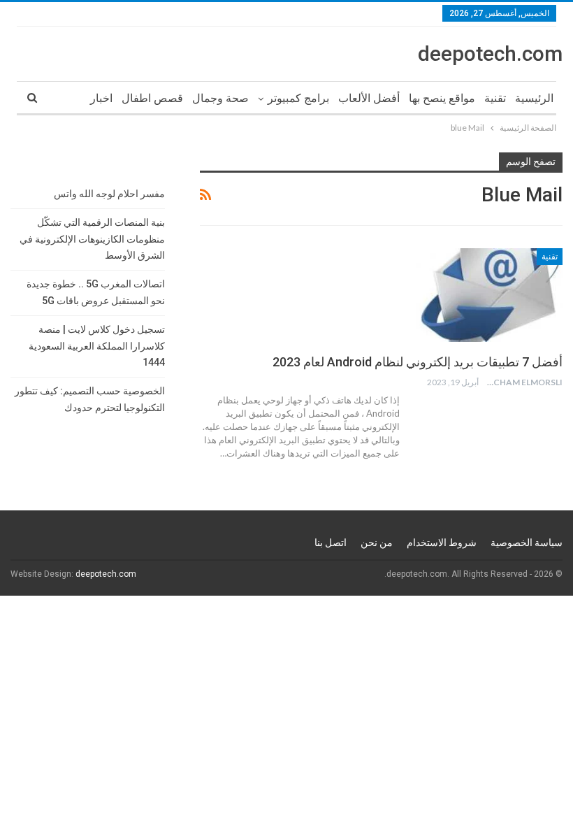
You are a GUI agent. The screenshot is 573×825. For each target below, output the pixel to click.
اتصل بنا (330, 542)
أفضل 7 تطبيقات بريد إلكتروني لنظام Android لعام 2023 (418, 361)
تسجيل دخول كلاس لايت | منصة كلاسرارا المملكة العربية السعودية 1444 (97, 346)
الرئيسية (534, 98)
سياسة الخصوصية (527, 542)
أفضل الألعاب (369, 98)
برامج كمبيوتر (298, 98)
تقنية (495, 98)
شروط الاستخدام (442, 542)
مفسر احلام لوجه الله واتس (109, 193)
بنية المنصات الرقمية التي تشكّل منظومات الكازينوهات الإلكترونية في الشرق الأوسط (92, 239)
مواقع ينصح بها (442, 98)
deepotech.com (490, 53)
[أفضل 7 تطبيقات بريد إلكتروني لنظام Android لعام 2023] (489, 295)
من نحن (377, 542)
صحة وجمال (220, 98)
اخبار (101, 98)
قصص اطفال (152, 98)
